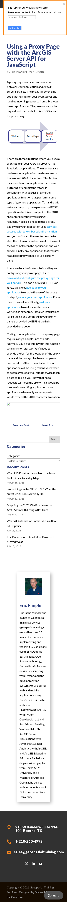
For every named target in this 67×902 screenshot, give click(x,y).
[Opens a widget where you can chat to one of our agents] (53, 895)
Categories (13, 456)
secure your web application (35, 297)
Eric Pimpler (18, 71)
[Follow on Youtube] (41, 864)
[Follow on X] (26, 864)
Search (54, 439)
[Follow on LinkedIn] (33, 864)
